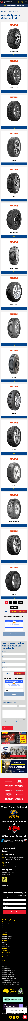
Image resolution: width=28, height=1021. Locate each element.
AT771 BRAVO (14, 88)
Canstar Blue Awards (7, 980)
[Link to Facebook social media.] (10, 1017)
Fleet (3, 957)
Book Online (6, 952)
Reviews (4, 961)
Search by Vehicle (7, 924)
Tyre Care (4, 930)
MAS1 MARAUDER (14, 521)
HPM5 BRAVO (14, 305)
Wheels (4, 934)
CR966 (14, 160)
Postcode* (5, 667)
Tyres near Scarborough (8, 974)
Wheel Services (6, 946)
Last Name (5, 906)
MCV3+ (14, 594)
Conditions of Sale (21, 1013)
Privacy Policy (10, 722)
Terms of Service (20, 722)
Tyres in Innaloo (6, 968)
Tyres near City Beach (7, 972)
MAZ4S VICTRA (14, 558)
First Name (5, 902)
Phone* (11, 657)
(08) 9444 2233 (10, 862)
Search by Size (6, 926)
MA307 (14, 413)
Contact (4, 950)
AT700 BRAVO (14, 51)
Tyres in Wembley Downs (8, 970)
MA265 (14, 377)
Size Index (4, 966)
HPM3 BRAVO (14, 268)
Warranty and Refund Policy (9, 978)
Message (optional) (7, 709)
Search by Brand (6, 928)
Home (4, 11)
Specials (4, 948)
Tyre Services (5, 944)
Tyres (3, 922)
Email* (4, 662)
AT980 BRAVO (14, 124)
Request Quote (8, 728)
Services (4, 940)
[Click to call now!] (18, 2)
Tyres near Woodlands (8, 976)
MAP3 (14, 449)
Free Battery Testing (8, 920)
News (4, 959)
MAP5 (14, 485)
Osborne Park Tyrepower (15, 5)
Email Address (6, 898)
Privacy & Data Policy (11, 1013)
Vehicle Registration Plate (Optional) (9, 703)
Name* (4, 652)
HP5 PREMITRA (14, 232)
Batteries (4, 942)
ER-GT (14, 196)
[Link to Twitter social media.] (17, 1017)
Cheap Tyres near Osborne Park (10, 985)
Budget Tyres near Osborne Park (10, 983)
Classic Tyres (6, 955)
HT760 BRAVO (14, 341)
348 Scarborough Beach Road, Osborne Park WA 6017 (14, 858)
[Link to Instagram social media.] (14, 1017)
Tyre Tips (4, 932)
